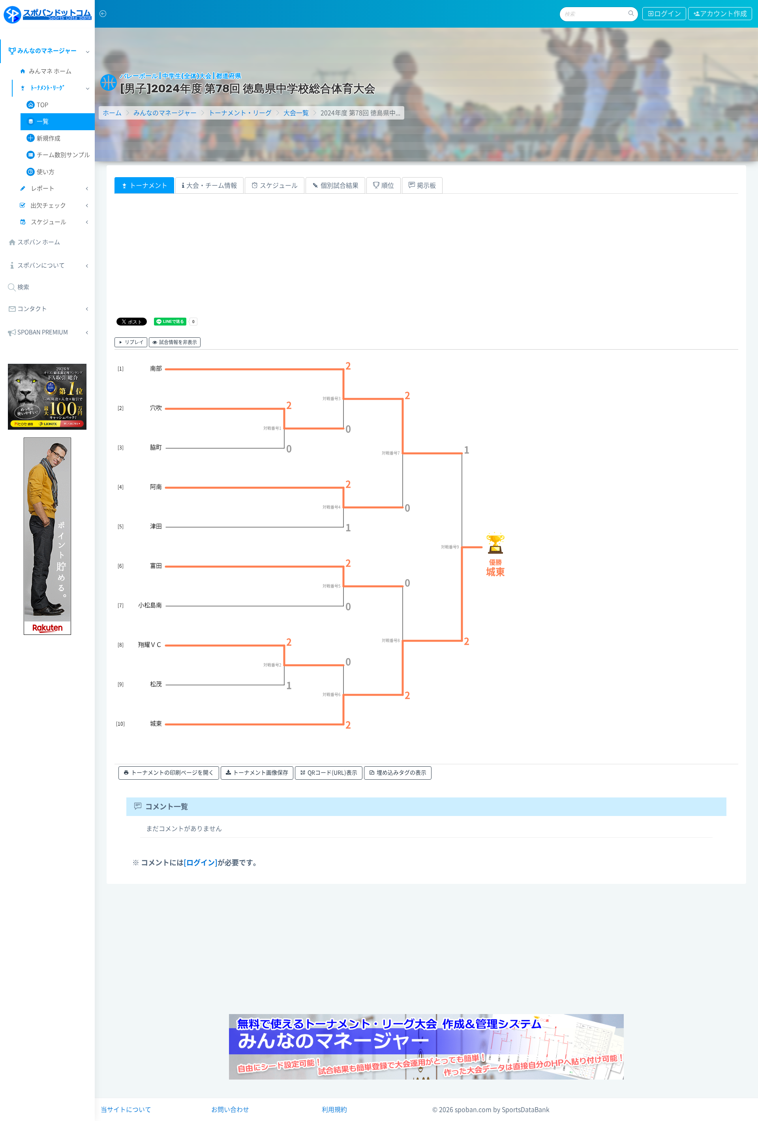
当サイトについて (126, 1109)
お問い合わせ (230, 1109)
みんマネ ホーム (50, 71)
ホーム (112, 113)
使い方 (45, 172)
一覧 (43, 121)
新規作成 (48, 138)
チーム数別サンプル (63, 155)
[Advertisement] (351, 261)
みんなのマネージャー (165, 113)
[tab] (144, 185)
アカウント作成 (723, 13)
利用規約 (334, 1109)
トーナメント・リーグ (240, 113)
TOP (42, 105)
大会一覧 (296, 113)
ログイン (667, 13)
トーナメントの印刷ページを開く (172, 772)
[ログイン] (201, 862)
